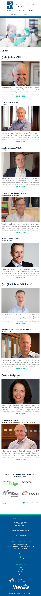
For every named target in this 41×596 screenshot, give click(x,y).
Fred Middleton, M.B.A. (12, 57)
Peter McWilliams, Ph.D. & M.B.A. (16, 284)
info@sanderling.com (20, 535)
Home (9, 10)
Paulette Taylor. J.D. (10, 374)
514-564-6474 (20, 553)
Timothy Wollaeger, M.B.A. (14, 193)
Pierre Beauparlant (10, 238)
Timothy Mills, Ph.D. (11, 102)
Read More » (21, 96)
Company (20, 10)
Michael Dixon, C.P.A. (11, 147)
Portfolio (15, 14)
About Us (20, 569)
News (25, 14)
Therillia (20, 572)
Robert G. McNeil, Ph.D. (12, 420)
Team (31, 10)
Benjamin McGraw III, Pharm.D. (16, 329)
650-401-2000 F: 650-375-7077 (20, 530)
